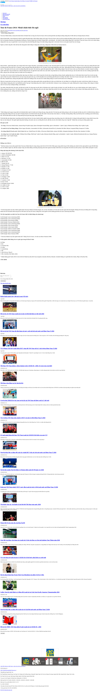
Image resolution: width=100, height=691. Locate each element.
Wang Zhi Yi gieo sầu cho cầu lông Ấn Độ (12, 523)
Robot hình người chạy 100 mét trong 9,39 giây (14, 296)
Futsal (4, 16)
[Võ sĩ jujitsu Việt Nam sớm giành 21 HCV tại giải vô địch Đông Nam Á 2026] (10, 415)
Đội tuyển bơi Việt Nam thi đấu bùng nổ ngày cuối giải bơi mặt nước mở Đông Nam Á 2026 (27, 331)
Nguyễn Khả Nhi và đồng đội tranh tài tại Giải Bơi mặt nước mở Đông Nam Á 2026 (25, 609)
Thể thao (3, 22)
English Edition (17, 1)
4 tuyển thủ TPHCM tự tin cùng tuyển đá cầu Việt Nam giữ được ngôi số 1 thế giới (24, 400)
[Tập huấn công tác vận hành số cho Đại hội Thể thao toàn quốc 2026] (10, 501)
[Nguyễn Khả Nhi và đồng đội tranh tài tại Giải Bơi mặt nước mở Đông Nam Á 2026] (10, 607)
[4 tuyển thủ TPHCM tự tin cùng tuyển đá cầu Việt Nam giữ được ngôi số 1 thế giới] (10, 397)
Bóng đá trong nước (6, 14)
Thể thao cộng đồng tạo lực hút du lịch (11, 383)
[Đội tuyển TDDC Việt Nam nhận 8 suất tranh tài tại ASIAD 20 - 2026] (10, 624)
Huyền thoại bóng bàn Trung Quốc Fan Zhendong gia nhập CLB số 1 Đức (22, 575)
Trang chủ (4, 13)
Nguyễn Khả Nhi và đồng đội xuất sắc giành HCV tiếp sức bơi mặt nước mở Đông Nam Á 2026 (28, 452)
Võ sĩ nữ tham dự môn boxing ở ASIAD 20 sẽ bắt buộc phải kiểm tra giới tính (23, 557)
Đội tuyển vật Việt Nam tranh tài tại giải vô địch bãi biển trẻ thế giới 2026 (22, 314)
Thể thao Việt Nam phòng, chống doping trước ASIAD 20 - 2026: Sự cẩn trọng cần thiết (26, 366)
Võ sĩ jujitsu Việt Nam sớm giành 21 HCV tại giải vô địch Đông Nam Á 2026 (22, 418)
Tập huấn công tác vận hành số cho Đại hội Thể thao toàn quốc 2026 (20, 504)
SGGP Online (11, 1)
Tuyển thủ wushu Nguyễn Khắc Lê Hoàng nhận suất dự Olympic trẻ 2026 (22, 470)
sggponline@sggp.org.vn (11, 670)
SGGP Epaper (34, 1)
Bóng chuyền (5, 17)
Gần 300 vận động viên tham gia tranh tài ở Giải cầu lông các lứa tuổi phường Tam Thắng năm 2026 (30, 540)
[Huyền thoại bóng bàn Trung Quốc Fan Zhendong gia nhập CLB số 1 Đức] (10, 572)
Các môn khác (5, 18)
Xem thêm (2, 633)
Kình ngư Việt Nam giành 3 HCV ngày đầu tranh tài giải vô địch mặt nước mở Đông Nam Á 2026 (29, 487)
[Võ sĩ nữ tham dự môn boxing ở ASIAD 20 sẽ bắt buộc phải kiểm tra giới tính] (10, 555)
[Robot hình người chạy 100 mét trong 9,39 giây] (10, 294)
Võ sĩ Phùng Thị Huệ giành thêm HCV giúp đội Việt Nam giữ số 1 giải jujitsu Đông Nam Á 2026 (28, 348)
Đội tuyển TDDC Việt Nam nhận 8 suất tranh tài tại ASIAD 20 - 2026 (20, 627)
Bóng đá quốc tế (6, 15)
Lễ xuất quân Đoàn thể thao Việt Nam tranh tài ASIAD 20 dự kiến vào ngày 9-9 (23, 435)
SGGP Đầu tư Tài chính (24, 1)
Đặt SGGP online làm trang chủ (6, 689)
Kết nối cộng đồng (6, 19)
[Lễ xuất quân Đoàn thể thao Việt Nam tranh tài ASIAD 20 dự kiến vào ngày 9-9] (10, 432)
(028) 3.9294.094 (3, 670)
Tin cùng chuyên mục (5, 283)
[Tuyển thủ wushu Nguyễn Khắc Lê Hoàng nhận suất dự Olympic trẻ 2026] (10, 467)
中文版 (30, 1)
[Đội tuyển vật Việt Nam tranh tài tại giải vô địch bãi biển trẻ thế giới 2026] (10, 311)
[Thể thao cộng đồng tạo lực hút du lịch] (10, 380)
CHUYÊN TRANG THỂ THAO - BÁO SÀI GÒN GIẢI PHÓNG (13, 5)
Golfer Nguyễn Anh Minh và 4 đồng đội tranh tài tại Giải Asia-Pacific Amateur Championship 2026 (29, 592)
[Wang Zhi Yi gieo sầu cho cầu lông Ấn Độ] (10, 520)
